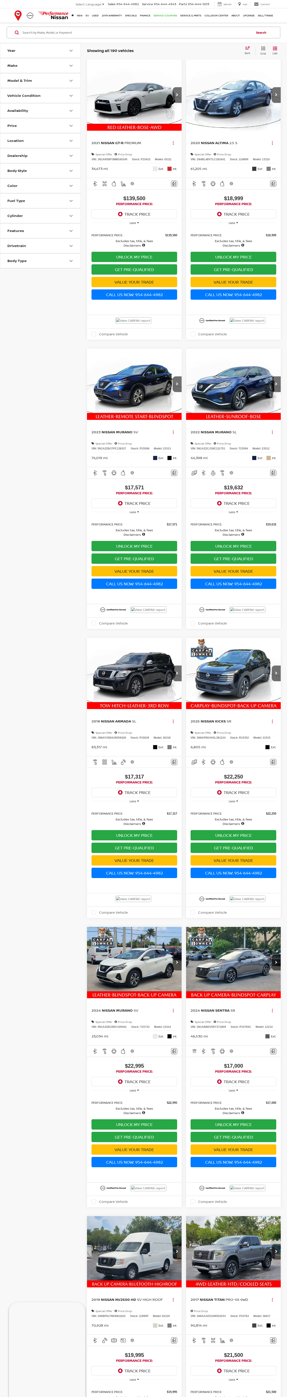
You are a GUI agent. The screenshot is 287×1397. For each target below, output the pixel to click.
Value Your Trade (134, 282)
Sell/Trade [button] (265, 15)
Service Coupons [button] (165, 15)
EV (87, 15)
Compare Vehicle (113, 343)
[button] (177, 95)
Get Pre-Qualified (134, 269)
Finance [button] (145, 15)
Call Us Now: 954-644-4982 (134, 294)
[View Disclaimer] (132, 183)
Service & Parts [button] (190, 15)
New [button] (80, 15)
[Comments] (174, 184)
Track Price (137, 214)
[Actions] (173, 143)
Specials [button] (131, 15)
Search (261, 32)
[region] (134, 238)
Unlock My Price (134, 257)
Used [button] (95, 15)
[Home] (72, 15)
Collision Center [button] (216, 15)
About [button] (235, 15)
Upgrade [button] (249, 15)
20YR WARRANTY (112, 15)
